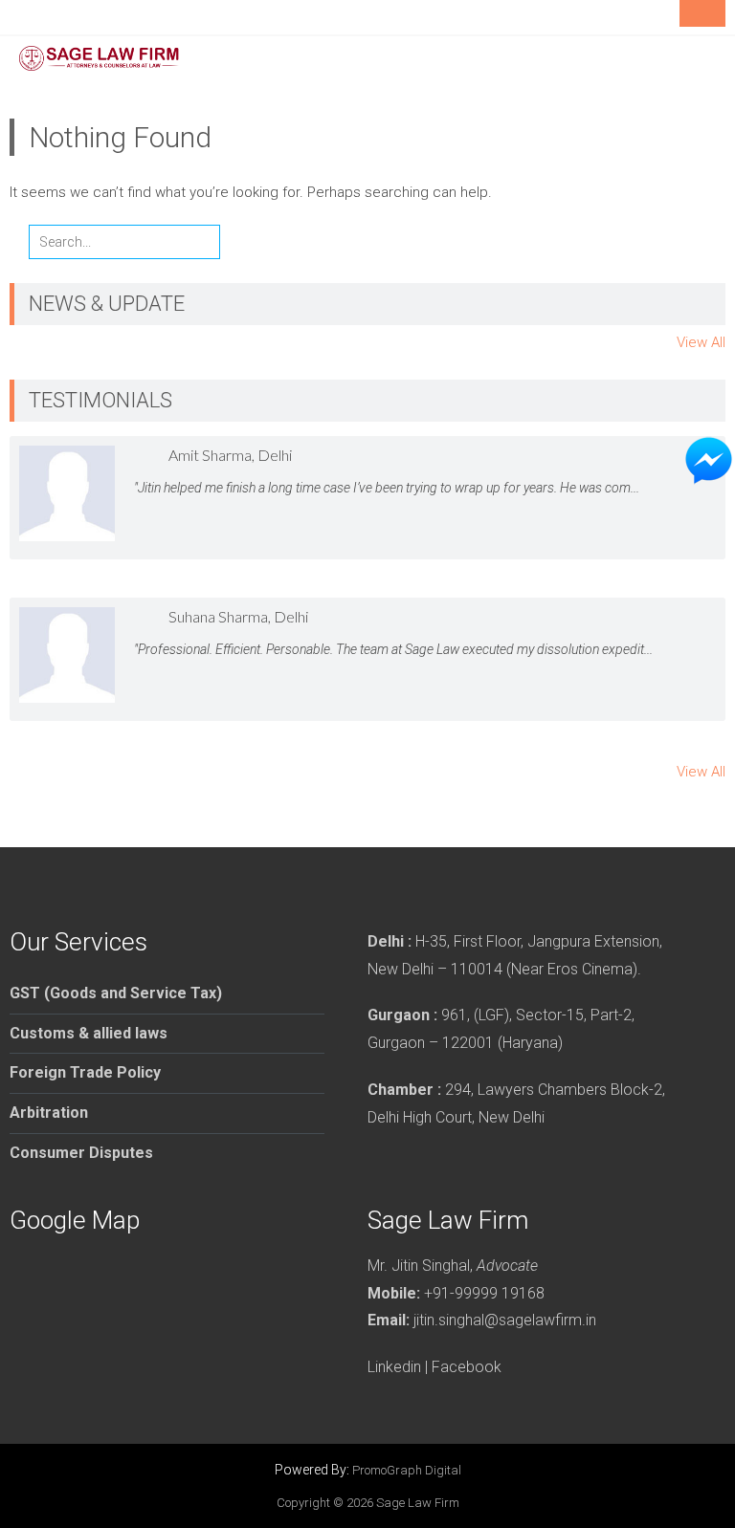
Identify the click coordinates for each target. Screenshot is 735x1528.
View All (701, 342)
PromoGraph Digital (406, 1470)
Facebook (466, 1367)
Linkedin (394, 1367)
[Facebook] (659, 17)
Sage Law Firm (417, 1502)
